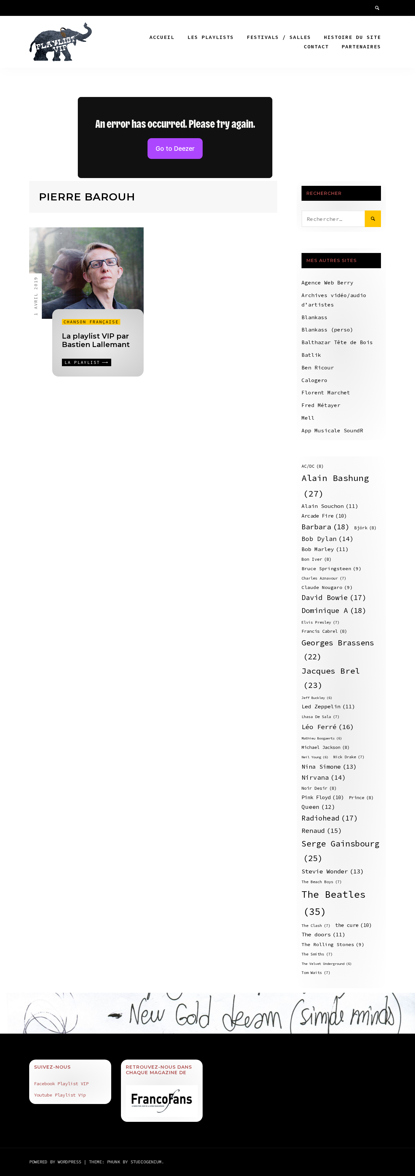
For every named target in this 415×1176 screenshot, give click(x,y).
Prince (361, 797)
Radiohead (330, 818)
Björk (365, 528)
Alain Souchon (330, 506)
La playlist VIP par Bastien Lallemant (96, 340)
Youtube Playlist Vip (60, 1095)
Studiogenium (145, 1162)
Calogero (314, 380)
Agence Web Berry (327, 282)
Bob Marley (325, 549)
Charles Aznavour (324, 578)
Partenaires (361, 46)
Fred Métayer (321, 405)
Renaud (322, 830)
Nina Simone (329, 766)
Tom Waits (316, 972)
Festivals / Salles (279, 37)
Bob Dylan (328, 539)
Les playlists (210, 37)
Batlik (311, 355)
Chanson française (91, 322)
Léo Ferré (328, 727)
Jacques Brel (331, 678)
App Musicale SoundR (332, 430)
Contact (316, 46)
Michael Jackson (326, 747)
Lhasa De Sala (320, 716)
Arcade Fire (324, 516)
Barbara (326, 526)
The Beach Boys (322, 881)
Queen (318, 806)
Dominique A (334, 610)
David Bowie (334, 597)
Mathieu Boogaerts (322, 738)
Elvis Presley (320, 622)
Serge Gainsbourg (340, 851)
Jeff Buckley (317, 698)
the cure (353, 925)
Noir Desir (319, 788)
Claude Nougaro (327, 587)
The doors (323, 934)
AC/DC (313, 466)
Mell (308, 417)
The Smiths (317, 954)
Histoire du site (352, 37)
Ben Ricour (318, 367)
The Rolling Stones (333, 944)
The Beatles (334, 903)
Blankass (314, 317)
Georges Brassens (338, 650)
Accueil (161, 37)
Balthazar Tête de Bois (337, 342)
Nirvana (324, 777)
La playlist (82, 362)
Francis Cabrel (324, 631)
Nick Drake (348, 756)
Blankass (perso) (327, 329)
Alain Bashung (335, 486)
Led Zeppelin (328, 706)
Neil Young (315, 757)
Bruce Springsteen (332, 568)
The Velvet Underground (327, 964)
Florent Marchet (326, 392)
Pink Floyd (323, 797)
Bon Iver (317, 559)
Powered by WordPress (56, 1162)
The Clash (316, 925)
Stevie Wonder (333, 871)
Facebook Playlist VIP (61, 1083)
